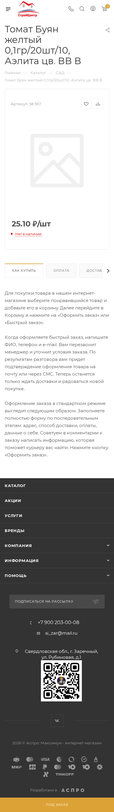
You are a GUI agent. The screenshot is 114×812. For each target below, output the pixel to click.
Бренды (15, 530)
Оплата (61, 271)
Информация (22, 560)
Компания (18, 545)
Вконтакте (57, 720)
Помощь (16, 575)
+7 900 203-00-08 (58, 622)
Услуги (14, 515)
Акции (13, 500)
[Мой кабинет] (93, 9)
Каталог (15, 485)
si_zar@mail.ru (61, 633)
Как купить (24, 271)
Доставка (97, 271)
